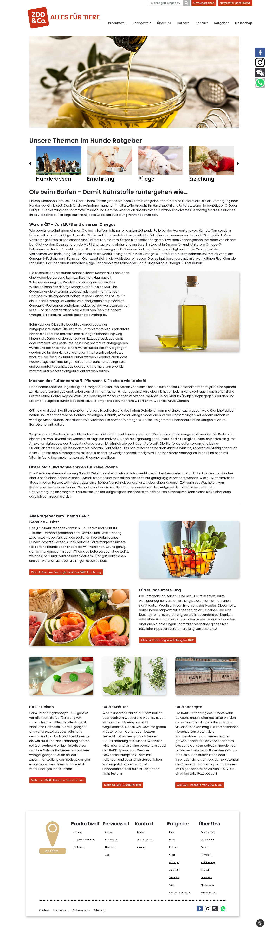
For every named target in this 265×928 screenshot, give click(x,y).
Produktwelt (117, 23)
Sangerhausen (208, 892)
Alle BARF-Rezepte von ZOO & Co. (199, 785)
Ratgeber (221, 23)
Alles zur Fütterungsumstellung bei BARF (167, 640)
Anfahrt (141, 847)
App (107, 854)
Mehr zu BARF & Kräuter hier (122, 785)
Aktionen (77, 832)
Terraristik (174, 877)
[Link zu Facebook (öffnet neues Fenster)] (260, 52)
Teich (171, 885)
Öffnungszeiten (204, 3)
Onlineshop (243, 23)
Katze (172, 839)
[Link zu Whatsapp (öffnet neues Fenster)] (260, 83)
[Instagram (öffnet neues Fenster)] (207, 908)
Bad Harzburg (208, 862)
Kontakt (202, 23)
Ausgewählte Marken (83, 839)
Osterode (205, 870)
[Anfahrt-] (52, 838)
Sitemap (99, 910)
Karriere (183, 23)
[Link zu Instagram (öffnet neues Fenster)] (260, 62)
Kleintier (173, 847)
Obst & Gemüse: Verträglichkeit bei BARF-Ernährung (66, 572)
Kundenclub (111, 839)
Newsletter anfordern (234, 3)
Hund (172, 832)
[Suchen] (187, 3)
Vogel (172, 854)
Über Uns (164, 23)
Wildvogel (174, 862)
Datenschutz (81, 910)
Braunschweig (208, 832)
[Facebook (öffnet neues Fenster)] (200, 908)
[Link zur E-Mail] (260, 72)
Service (109, 832)
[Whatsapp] (223, 908)
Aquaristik (174, 870)
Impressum (61, 910)
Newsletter (110, 847)
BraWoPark (206, 877)
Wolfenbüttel (207, 839)
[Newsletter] (215, 908)
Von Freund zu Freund (180, 892)
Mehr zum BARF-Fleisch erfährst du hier (57, 780)
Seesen (204, 847)
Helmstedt (206, 854)
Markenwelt (79, 847)
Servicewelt (142, 23)
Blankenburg (207, 885)
